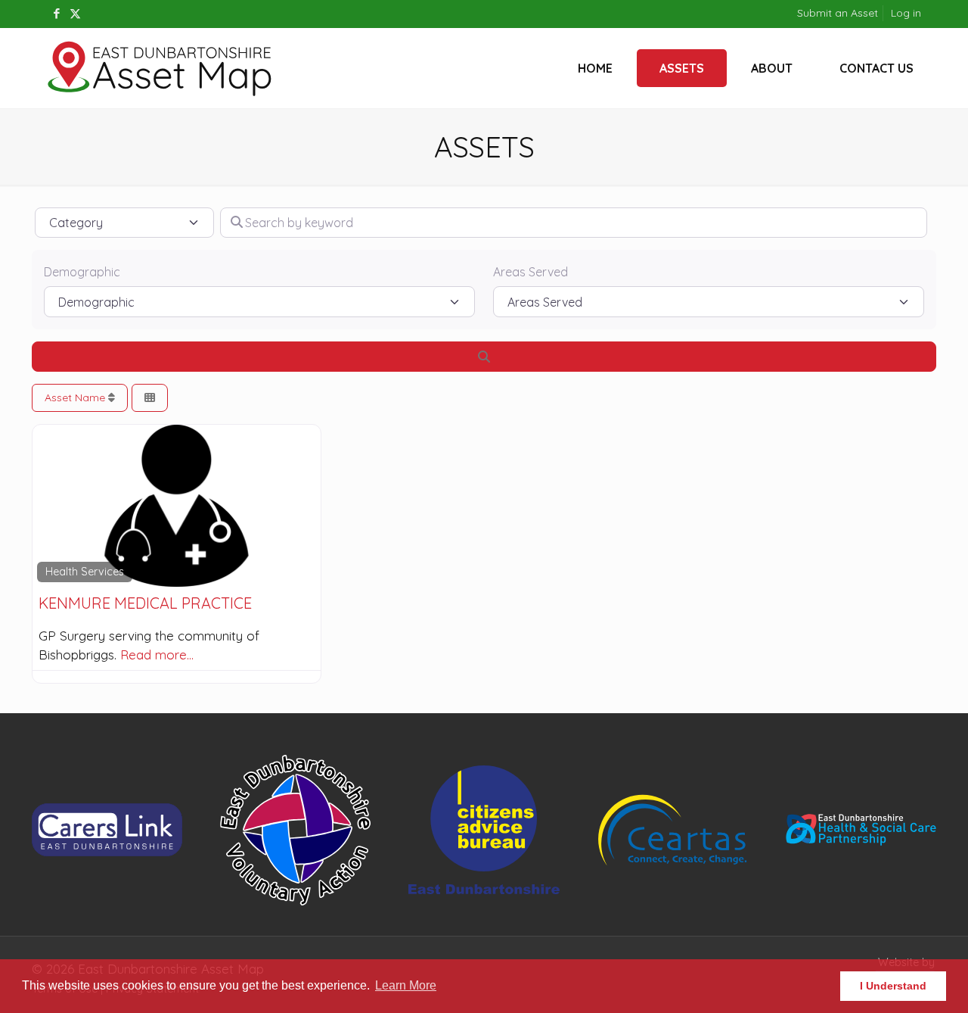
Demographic (82, 271)
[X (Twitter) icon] (75, 13)
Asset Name (76, 397)
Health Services (84, 571)
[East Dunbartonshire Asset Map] (160, 68)
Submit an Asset (837, 13)
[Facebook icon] (56, 13)
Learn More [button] (405, 985)
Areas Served (530, 271)
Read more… (157, 654)
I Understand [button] (893, 986)
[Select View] (150, 398)
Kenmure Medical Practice (145, 603)
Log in (906, 13)
